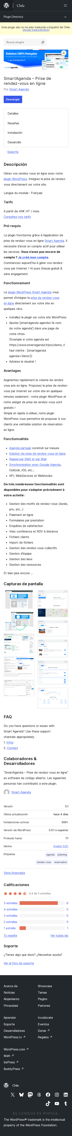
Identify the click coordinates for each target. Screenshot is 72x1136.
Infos (9, 742)
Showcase (45, 986)
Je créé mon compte (33, 257)
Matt (9, 1056)
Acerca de (11, 986)
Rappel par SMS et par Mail (27, 459)
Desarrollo (14, 142)
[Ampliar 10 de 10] (63, 692)
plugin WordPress (15, 179)
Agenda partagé (20, 448)
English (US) (61, 846)
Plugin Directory (13, 16)
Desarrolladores (14, 1031)
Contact (12, 748)
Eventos (43, 1024)
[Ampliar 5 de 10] (29, 685)
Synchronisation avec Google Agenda (35, 464)
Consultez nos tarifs (17, 217)
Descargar (13, 99)
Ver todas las (59, 935)
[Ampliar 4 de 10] (29, 661)
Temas (42, 992)
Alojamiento (11, 999)
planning (62, 854)
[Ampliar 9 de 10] (63, 665)
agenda (50, 854)
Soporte (12, 152)
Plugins (42, 999)
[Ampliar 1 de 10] (29, 595)
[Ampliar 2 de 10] (29, 617)
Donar (44, 1031)
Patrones (44, 1005)
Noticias (9, 992)
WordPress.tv (15, 1037)
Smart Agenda (19, 89)
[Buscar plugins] (43, 42)
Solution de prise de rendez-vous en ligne (37, 453)
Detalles (13, 113)
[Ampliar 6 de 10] (63, 595)
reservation (60, 862)
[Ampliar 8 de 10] (63, 644)
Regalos (45, 1037)
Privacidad (11, 1005)
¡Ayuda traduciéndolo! (36, 29)
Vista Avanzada (14, 873)
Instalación (15, 132)
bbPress (11, 1062)
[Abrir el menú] (66, 5)
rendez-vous (44, 862)
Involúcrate (45, 1017)
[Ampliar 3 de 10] (29, 638)
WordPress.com (16, 1049)
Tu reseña (10, 935)
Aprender (10, 1017)
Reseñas (13, 123)
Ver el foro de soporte (19, 963)
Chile (15, 1085)
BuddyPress (14, 1069)
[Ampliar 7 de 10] (63, 625)
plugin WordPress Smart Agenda (30, 292)
